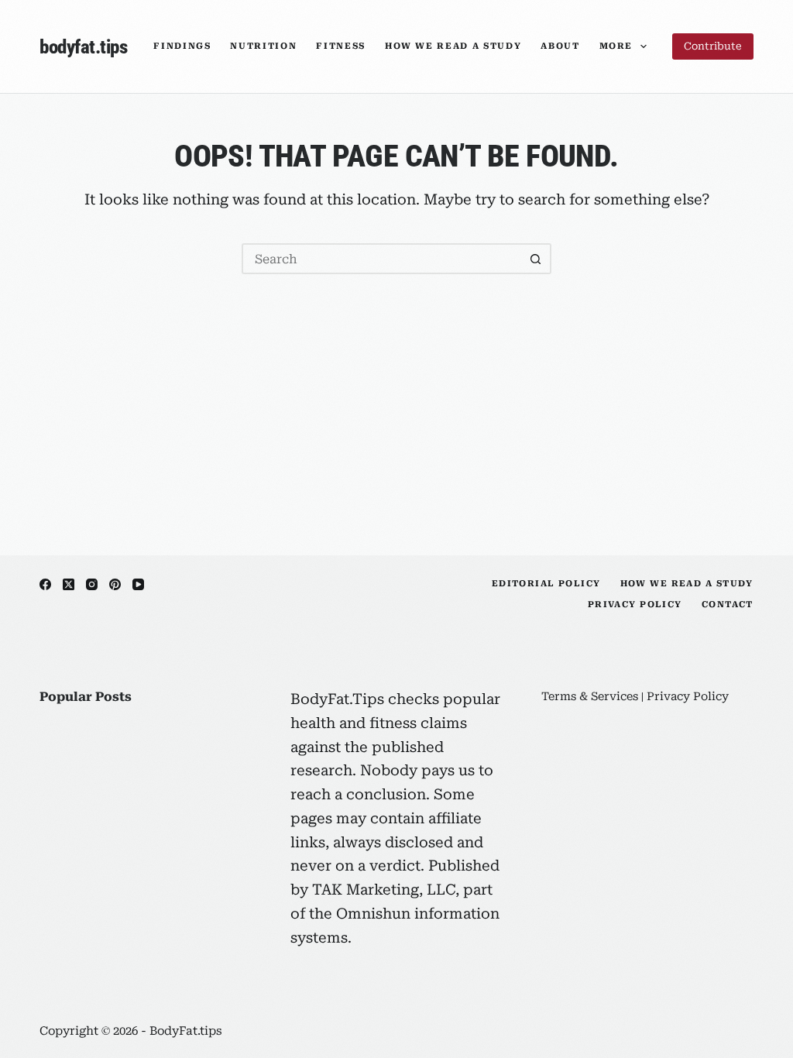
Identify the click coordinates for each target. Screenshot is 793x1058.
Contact (728, 604)
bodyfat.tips (83, 47)
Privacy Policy (635, 604)
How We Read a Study (453, 46)
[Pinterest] (115, 584)
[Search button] (535, 258)
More (616, 46)
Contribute (713, 46)
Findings (182, 46)
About (560, 46)
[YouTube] (138, 584)
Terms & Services (589, 696)
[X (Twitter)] (68, 584)
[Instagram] (92, 584)
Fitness (341, 46)
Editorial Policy (546, 584)
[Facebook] (45, 584)
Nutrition (263, 46)
